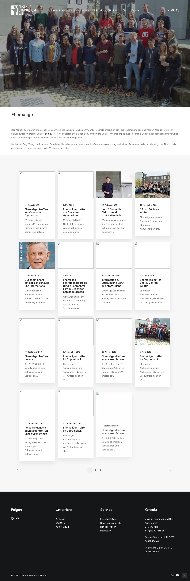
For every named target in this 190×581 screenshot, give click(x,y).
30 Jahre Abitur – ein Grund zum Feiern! (150, 430)
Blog (125, 10)
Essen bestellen (108, 519)
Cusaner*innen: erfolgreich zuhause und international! (37, 282)
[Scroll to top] (184, 575)
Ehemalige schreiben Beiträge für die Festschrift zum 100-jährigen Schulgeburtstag (75, 286)
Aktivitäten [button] (113, 10)
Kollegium (60, 519)
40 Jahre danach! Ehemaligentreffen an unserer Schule (36, 430)
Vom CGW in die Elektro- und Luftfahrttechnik (111, 212)
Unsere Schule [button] (58, 10)
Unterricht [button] (98, 10)
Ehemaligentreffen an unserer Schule (113, 358)
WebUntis (60, 523)
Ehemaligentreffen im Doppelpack (74, 358)
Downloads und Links (110, 523)
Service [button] (135, 10)
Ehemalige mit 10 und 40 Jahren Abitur (150, 282)
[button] (168, 10)
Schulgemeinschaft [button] (79, 10)
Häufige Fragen (108, 527)
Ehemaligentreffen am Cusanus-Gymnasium (36, 212)
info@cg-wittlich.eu (154, 530)
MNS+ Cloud (62, 527)
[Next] (169, 471)
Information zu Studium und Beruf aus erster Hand (113, 282)
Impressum (105, 530)
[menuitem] (58, 10)
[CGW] (23, 10)
